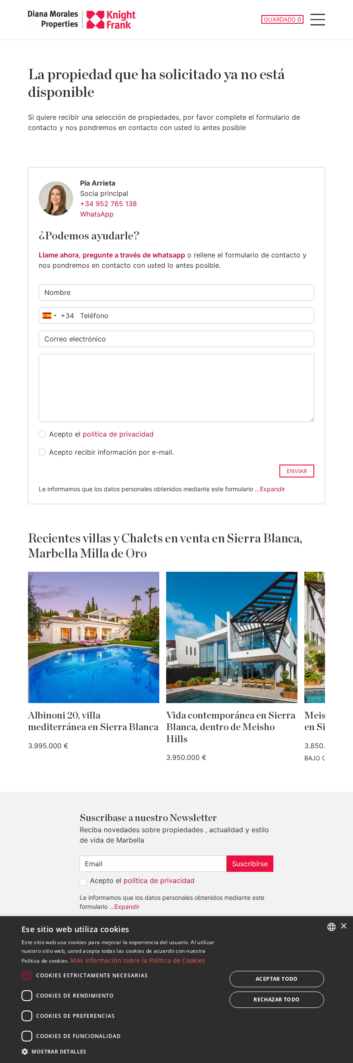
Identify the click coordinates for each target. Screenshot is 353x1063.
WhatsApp (97, 214)
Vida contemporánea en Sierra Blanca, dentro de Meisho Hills (230, 727)
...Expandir (270, 489)
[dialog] (176, 989)
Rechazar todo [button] (277, 999)
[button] (121, 1051)
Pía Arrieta (97, 183)
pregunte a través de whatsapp (134, 255)
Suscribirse (250, 863)
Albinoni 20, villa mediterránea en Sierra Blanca (93, 721)
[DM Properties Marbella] (82, 19)
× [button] (343, 926)
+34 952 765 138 (108, 203)
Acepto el (101, 434)
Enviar (297, 471)
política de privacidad (118, 434)
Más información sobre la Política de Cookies (138, 960)
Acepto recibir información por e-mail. (111, 452)
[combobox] (56, 315)
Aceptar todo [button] (277, 978)
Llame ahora (59, 255)
